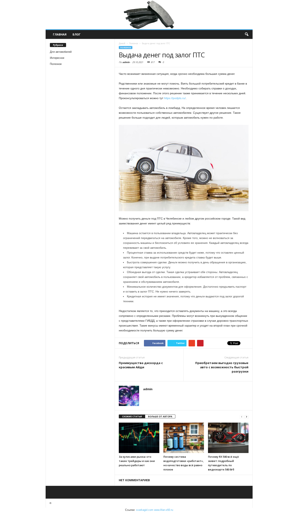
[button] (246, 34)
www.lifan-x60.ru (163, 509)
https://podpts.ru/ (175, 98)
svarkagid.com (144, 509)
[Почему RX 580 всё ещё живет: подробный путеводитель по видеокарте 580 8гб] (228, 438)
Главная (59, 34)
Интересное (57, 57)
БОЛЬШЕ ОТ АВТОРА (160, 416)
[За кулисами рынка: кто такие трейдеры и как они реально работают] (139, 438)
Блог (76, 34)
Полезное (56, 63)
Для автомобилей (61, 51)
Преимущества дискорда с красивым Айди (141, 365)
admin (126, 62)
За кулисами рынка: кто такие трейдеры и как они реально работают (137, 461)
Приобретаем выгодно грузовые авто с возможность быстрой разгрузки (221, 367)
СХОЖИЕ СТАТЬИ (132, 416)
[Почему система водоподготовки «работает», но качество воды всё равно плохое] (183, 438)
